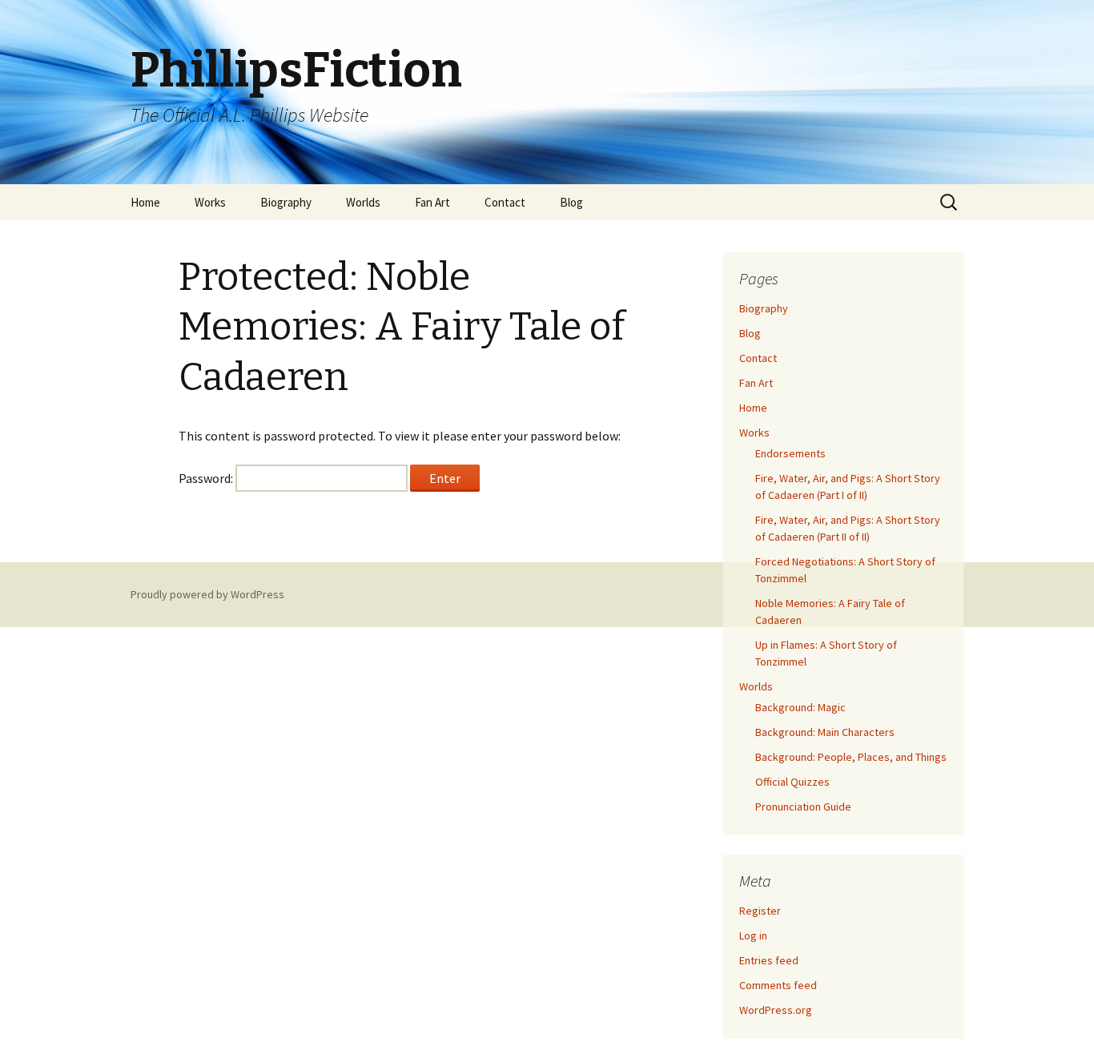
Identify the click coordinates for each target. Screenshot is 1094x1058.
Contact (505, 202)
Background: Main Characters (825, 732)
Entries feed (768, 960)
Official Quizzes (792, 781)
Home (145, 202)
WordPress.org (775, 1010)
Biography (286, 202)
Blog (571, 202)
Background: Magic (800, 707)
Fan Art (432, 202)
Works (210, 202)
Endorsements (790, 453)
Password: (207, 478)
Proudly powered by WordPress (207, 594)
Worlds (363, 202)
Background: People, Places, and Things (851, 757)
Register (760, 910)
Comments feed (778, 985)
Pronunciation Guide (803, 806)
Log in (753, 935)
